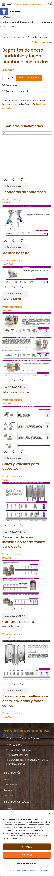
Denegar (27, 855)
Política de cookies (12, 870)
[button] (49, 813)
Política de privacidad (30, 870)
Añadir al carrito (29, 78)
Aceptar (27, 847)
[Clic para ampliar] (7, 26)
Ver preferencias (27, 863)
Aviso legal (44, 870)
